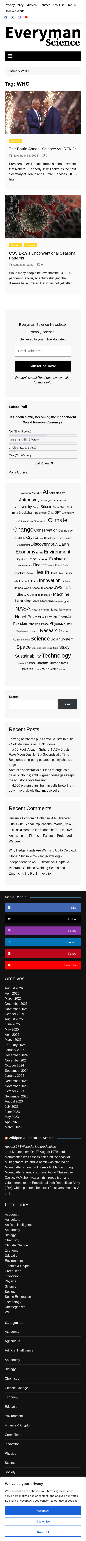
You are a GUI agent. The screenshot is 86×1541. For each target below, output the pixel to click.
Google (29, 573)
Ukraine (42, 663)
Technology (56, 655)
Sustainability (28, 656)
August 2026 (14, 988)
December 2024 (16, 1055)
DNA (54, 544)
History (61, 573)
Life (69, 588)
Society (15, 140)
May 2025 (12, 1029)
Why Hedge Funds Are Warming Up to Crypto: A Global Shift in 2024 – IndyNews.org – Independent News (42, 856)
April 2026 (12, 993)
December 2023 (16, 1081)
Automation (60, 500)
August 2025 (14, 1019)
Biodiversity (22, 507)
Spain (49, 648)
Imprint (71, 5)
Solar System (62, 639)
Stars (55, 648)
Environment (57, 551)
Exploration (59, 559)
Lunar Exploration (41, 594)
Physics (56, 623)
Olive (41, 617)
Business (41, 512)
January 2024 (14, 1075)
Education (12, 1255)
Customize (43, 1521)
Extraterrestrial (25, 565)
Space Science (39, 648)
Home (13, 71)
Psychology (22, 631)
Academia (26, 493)
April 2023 (12, 1122)
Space (23, 647)
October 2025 (14, 1014)
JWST (59, 587)
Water (54, 669)
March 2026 (13, 998)
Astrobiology (57, 492)
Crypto (32, 537)
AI (45, 492)
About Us (58, 5)
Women (62, 669)
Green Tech (13, 1271)
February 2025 (15, 1045)
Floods (51, 565)
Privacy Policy (14, 5)
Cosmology (65, 530)
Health (41, 572)
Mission (31, 5)
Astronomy (29, 499)
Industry (23, 581)
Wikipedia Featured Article (31, 1138)
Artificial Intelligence (19, 1224)
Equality (21, 559)
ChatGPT (54, 512)
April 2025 (12, 1034)
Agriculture (37, 493)
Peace (45, 624)
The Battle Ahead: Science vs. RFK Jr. (43, 149)
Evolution (42, 559)
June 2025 (12, 1024)
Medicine (47, 601)
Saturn (26, 639)
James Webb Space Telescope (33, 587)
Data (41, 538)
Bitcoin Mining (59, 507)
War (45, 669)
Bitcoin (46, 506)
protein (68, 623)
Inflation (33, 581)
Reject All (43, 1532)
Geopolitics (19, 573)
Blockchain (26, 512)
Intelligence (66, 581)
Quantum (34, 631)
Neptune (45, 610)
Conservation (46, 530)
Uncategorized (15, 1307)
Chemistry (68, 512)
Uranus (37, 669)
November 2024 (16, 1060)
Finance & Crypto (17, 1266)
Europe (31, 559)
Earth (63, 544)
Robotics (65, 631)
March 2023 (13, 1127)
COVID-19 (19, 538)
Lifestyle (22, 594)
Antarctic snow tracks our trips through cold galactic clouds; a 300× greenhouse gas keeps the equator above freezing (42, 775)
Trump (30, 663)
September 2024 (16, 1070)
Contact (44, 5)
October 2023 (14, 1091)
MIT (69, 601)
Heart (53, 573)
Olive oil (51, 617)
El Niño (39, 552)
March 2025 (13, 1039)
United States (58, 663)
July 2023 (12, 1106)
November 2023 (16, 1086)
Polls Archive (18, 472)
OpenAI (64, 617)
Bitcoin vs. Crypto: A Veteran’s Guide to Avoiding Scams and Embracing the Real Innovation (39, 867)
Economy (25, 551)
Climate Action (40, 521)
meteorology (60, 601)
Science (30, 245)
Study (64, 647)
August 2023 (14, 1101)
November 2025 (16, 1009)
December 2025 (16, 1003)
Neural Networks (60, 609)
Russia (17, 639)
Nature (35, 609)
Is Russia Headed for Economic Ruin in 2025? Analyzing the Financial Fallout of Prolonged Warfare (41, 835)
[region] (43, 1509)
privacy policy (61, 377)
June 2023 (12, 1112)
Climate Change (16, 1245)
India (16, 581)
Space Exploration (18, 1296)
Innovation (50, 580)
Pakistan (20, 624)
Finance (40, 565)
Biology (36, 507)
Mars (35, 601)
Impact (69, 573)
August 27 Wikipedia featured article (30, 1146)
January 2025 (14, 1050)
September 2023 (16, 1096)
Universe (26, 669)
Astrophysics (46, 500)
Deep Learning (65, 538)
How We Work (14, 11)
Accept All (43, 1510)
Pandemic (34, 623)
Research (50, 630)
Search (14, 696)
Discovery (40, 544)
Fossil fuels (61, 565)
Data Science (50, 538)
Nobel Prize (26, 616)
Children (22, 521)
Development (23, 545)
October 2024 (14, 1065)
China (30, 521)
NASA (23, 609)
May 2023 (12, 1117)
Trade (21, 663)
